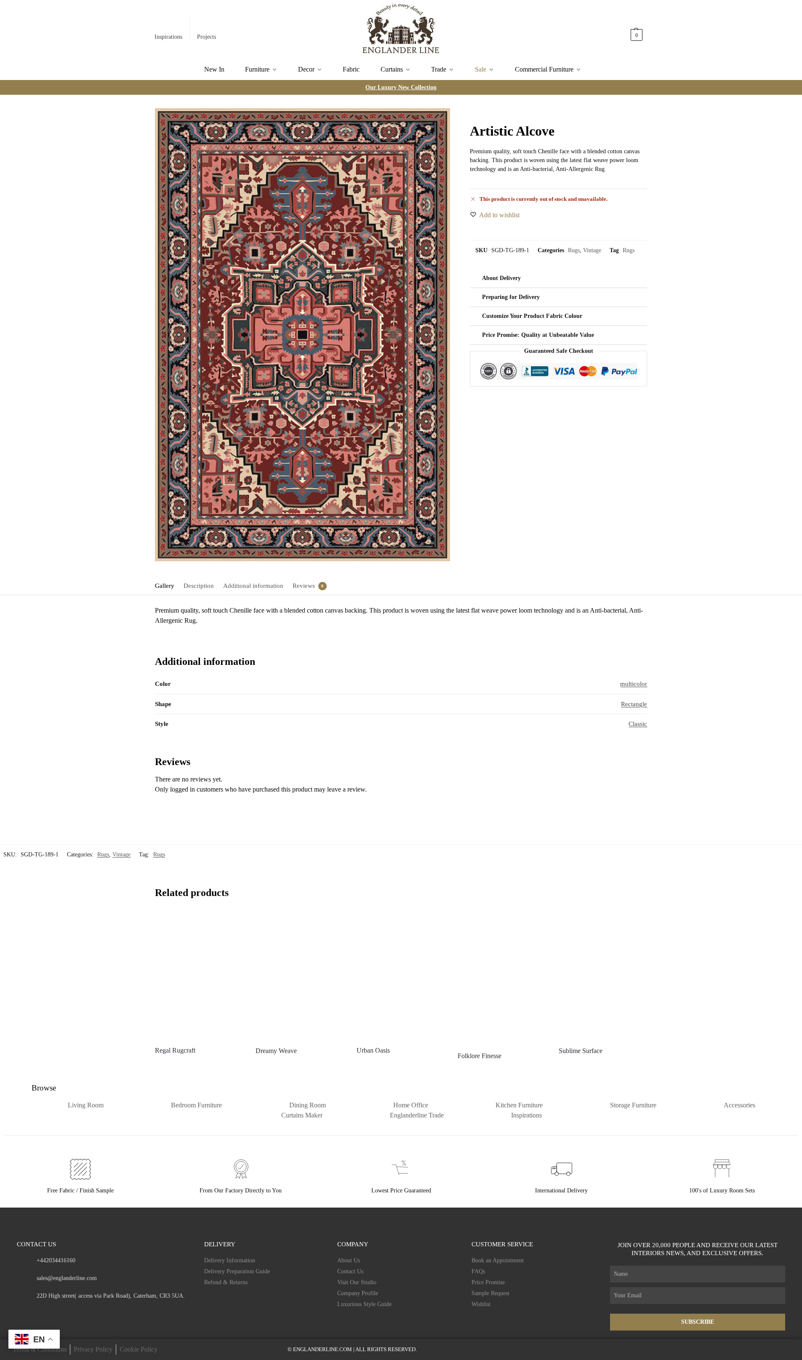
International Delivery (561, 1190)
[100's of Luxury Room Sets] (722, 1169)
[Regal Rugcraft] (199, 975)
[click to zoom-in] (302, 334)
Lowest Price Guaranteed (401, 1190)
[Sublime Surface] (603, 975)
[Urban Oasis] (401, 975)
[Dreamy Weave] (300, 975)
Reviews (304, 585)
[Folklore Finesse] (502, 978)
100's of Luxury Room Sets (722, 1190)
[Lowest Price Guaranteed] (401, 1169)
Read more (199, 1065)
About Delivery (501, 278)
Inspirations (168, 37)
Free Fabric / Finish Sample (80, 1190)
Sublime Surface (580, 1050)
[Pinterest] (69, 1312)
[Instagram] (36, 1312)
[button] (637, 30)
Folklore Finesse (479, 1055)
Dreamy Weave (276, 1050)
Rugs (574, 250)
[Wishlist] (230, 924)
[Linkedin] (86, 1312)
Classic (638, 723)
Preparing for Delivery (511, 297)
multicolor (633, 683)
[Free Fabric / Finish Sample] (80, 1169)
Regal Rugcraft (175, 1050)
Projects (206, 37)
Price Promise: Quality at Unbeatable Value (538, 335)
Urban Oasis (373, 1050)
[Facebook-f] (20, 1312)
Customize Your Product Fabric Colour (532, 316)
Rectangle (634, 704)
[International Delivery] (561, 1169)
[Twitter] (53, 1312)
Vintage (592, 250)
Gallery (164, 585)
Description (199, 585)
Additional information (253, 585)
